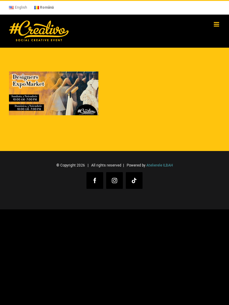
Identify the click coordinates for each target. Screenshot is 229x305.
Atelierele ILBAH (159, 165)
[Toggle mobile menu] (217, 24)
